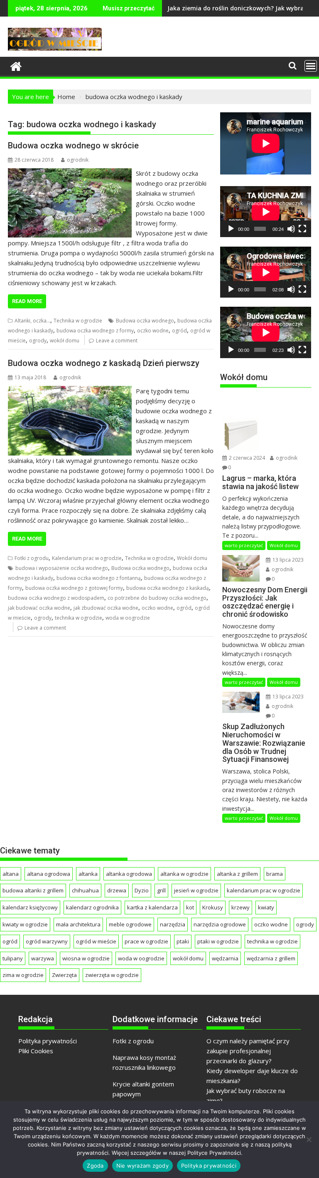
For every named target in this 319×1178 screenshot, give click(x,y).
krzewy (240, 907)
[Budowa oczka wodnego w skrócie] (70, 173)
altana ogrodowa (48, 873)
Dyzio (142, 890)
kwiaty (266, 907)
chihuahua (85, 890)
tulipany (12, 958)
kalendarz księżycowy (30, 907)
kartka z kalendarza (152, 907)
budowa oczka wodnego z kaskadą (167, 587)
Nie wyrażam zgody (142, 1165)
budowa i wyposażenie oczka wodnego (61, 568)
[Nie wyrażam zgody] (308, 1139)
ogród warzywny (47, 941)
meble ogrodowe (130, 924)
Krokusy (212, 907)
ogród (179, 330)
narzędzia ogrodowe (220, 924)
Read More (27, 301)
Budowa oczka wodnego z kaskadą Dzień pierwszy (103, 363)
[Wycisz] (291, 229)
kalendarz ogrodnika (92, 907)
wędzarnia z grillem (271, 958)
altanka (88, 873)
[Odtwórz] (231, 229)
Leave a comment (116, 340)
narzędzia (172, 924)
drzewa (116, 890)
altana (10, 873)
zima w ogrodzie (23, 975)
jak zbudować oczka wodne (106, 607)
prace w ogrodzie (146, 941)
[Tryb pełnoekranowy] (302, 229)
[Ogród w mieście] (16, 65)
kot (190, 907)
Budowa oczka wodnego (145, 320)
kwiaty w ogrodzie (25, 924)
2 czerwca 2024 (246, 457)
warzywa (42, 958)
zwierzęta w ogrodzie (112, 975)
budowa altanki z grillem (33, 890)
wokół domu (64, 340)
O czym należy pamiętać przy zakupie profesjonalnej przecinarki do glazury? (248, 1051)
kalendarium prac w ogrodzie (263, 890)
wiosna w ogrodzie (86, 958)
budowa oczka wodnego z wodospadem (56, 597)
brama (274, 873)
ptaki (183, 941)
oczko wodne (153, 330)
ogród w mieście (96, 941)
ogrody (38, 340)
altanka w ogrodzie (184, 873)
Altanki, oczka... (32, 320)
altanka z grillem (237, 873)
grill (161, 890)
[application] (265, 211)
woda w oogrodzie (128, 617)
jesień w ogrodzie (196, 890)
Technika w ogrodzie (78, 320)
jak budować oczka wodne (39, 607)
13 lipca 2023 (287, 559)
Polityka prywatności (47, 1041)
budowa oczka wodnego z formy (95, 330)
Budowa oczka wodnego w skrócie (73, 145)
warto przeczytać (244, 545)
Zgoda (95, 1165)
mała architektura (78, 924)
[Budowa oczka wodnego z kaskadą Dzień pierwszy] (70, 391)
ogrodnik (77, 159)
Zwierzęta (64, 975)
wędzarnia (225, 958)
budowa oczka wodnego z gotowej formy (74, 587)
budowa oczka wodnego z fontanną (98, 578)
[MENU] (310, 66)
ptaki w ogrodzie (218, 941)
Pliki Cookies (35, 1051)
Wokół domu (192, 558)
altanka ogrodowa (129, 873)
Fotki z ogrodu (32, 558)
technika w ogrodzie (78, 617)
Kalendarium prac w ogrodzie (87, 558)
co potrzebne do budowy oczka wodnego (157, 597)
